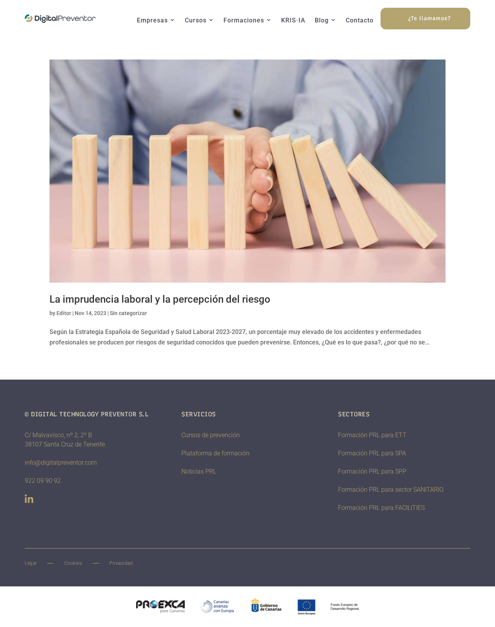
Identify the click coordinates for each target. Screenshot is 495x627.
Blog (322, 20)
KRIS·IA (293, 20)
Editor (63, 313)
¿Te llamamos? (429, 18)
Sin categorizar (128, 313)
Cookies (73, 563)
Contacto (360, 20)
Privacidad (121, 563)
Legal (31, 563)
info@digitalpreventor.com (61, 462)
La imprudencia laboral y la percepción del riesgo (160, 299)
